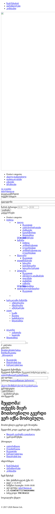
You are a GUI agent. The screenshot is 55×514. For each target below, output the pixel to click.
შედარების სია (13, 362)
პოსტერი (21, 271)
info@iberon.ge (7, 191)
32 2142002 (6, 189)
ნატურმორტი (29, 232)
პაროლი (5, 380)
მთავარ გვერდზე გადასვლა (20, 434)
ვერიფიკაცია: (8, 388)
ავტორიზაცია (8, 375)
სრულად (21, 238)
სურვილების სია (14, 365)
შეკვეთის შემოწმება (11, 372)
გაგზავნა (6, 210)
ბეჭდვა (26, 243)
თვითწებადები (24, 260)
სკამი (14, 313)
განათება (16, 332)
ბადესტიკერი (29, 266)
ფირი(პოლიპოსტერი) (28, 288)
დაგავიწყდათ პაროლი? (22, 380)
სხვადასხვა (28, 235)
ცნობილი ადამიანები (33, 276)
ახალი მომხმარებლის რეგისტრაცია (19, 386)
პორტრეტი (28, 238)
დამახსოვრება (11, 394)
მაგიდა (15, 316)
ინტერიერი (17, 305)
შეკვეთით (27, 225)
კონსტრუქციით (30, 245)
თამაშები (27, 281)
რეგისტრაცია (21, 375)
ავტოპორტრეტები (31, 227)
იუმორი (26, 283)
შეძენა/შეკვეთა (8, 353)
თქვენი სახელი (8, 196)
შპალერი (21, 255)
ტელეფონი (6, 202)
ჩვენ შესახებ (12, 3)
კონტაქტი (11, 8)
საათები (16, 335)
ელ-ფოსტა (6, 377)
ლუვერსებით (29, 248)
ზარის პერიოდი (9, 207)
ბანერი (20, 240)
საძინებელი (18, 318)
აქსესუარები (18, 308)
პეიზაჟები (27, 230)
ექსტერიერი (18, 303)
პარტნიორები (13, 6)
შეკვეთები (11, 360)
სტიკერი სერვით (30, 268)
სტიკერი (26, 263)
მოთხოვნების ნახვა (11, 350)
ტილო (20, 222)
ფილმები (27, 278)
